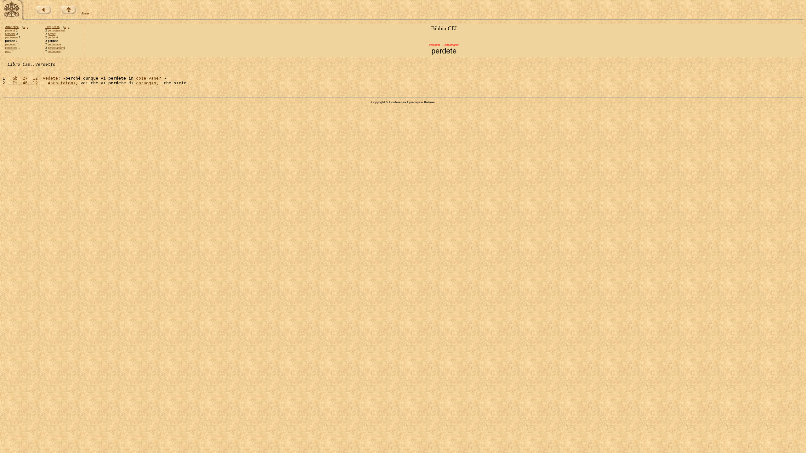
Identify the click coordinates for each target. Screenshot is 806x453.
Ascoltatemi (62, 83)
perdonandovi (56, 47)
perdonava (54, 51)
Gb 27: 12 (23, 78)
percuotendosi (56, 30)
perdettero (11, 47)
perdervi (10, 30)
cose (141, 78)
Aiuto (85, 13)
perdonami (54, 44)
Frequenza (52, 27)
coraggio (146, 83)
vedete (50, 78)
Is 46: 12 (23, 83)
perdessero (11, 37)
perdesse (10, 34)
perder (51, 34)
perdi (8, 51)
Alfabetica (12, 27)
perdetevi (10, 44)
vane (154, 78)
